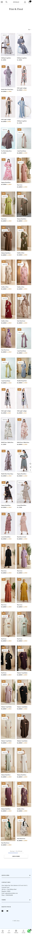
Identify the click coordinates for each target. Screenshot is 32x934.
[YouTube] (7, 911)
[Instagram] (2, 911)
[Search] (6, 2)
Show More (16, 856)
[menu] (2, 2)
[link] (8, 931)
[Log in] (25, 2)
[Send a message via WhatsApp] (29, 931)
